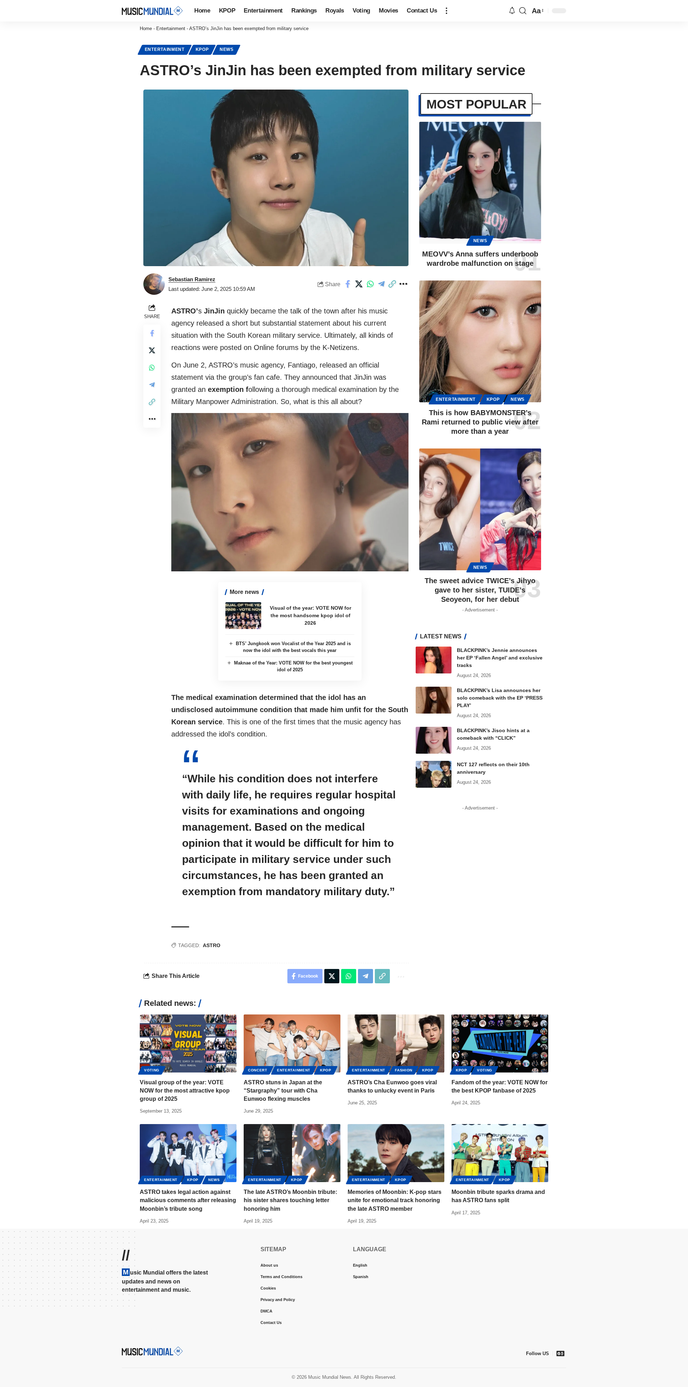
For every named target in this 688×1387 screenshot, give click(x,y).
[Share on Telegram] (381, 284)
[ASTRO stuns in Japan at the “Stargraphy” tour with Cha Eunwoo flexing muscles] (292, 1043)
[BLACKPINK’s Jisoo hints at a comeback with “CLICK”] (434, 740)
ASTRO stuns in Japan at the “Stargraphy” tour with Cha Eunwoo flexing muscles (283, 1090)
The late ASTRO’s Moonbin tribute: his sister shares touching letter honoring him (290, 1200)
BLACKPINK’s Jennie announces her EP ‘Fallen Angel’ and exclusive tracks (500, 657)
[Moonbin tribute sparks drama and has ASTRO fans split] (500, 1153)
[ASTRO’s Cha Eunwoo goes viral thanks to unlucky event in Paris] (396, 1043)
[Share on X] (359, 284)
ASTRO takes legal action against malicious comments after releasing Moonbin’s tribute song (188, 1200)
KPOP (202, 49)
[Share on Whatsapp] (370, 284)
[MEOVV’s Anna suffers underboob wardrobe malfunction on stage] (480, 183)
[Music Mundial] (152, 10)
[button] (446, 10)
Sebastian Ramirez (191, 279)
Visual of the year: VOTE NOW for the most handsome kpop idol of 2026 (310, 615)
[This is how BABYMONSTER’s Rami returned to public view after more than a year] (480, 341)
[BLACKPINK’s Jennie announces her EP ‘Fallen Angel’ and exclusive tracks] (434, 660)
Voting (151, 1070)
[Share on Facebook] (348, 284)
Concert (257, 1070)
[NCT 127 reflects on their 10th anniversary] (434, 774)
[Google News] (560, 1353)
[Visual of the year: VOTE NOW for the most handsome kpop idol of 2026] (243, 615)
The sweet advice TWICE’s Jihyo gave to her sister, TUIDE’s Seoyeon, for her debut (480, 590)
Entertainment (170, 28)
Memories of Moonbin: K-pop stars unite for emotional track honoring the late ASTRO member (394, 1200)
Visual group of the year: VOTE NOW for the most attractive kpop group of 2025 (185, 1090)
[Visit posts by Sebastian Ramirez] (154, 284)
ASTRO (211, 945)
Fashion (403, 1070)
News (227, 49)
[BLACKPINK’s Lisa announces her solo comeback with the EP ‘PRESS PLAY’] (434, 700)
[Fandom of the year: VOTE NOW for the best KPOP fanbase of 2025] (500, 1043)
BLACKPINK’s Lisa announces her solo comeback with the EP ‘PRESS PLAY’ (500, 697)
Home (146, 28)
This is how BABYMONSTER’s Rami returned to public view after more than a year (480, 422)
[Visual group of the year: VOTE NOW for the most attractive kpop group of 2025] (188, 1043)
